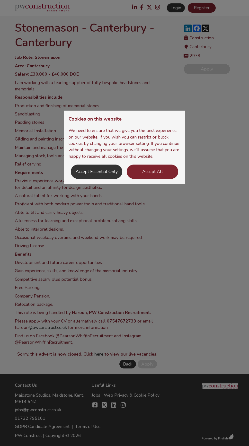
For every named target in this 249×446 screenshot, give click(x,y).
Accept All (152, 172)
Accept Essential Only (97, 172)
